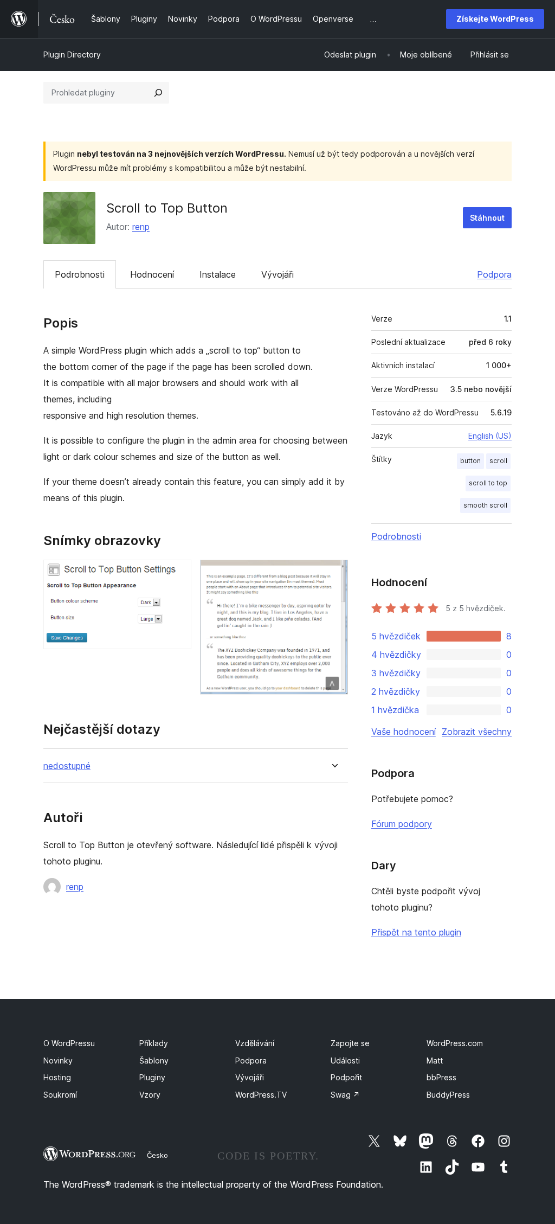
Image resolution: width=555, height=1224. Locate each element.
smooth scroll (485, 505)
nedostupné (67, 766)
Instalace (217, 274)
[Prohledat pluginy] (158, 93)
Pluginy (152, 1077)
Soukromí (60, 1094)
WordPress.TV (261, 1094)
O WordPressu (69, 1043)
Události (345, 1060)
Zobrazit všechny (477, 731)
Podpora (494, 274)
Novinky (58, 1060)
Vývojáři (277, 274)
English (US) (490, 435)
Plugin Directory (72, 54)
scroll (498, 461)
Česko (157, 1155)
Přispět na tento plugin (416, 932)
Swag (345, 1094)
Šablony (154, 1060)
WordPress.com (455, 1043)
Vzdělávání (254, 1043)
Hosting (57, 1077)
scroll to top (488, 483)
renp (141, 226)
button (470, 461)
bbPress (441, 1077)
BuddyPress (448, 1094)
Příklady (153, 1043)
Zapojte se (350, 1043)
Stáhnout (487, 217)
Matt (435, 1060)
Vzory (149, 1094)
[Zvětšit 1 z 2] (176, 574)
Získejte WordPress (495, 18)
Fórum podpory (401, 823)
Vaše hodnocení (403, 731)
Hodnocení (152, 274)
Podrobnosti (80, 274)
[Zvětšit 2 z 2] (333, 574)
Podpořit (346, 1077)
